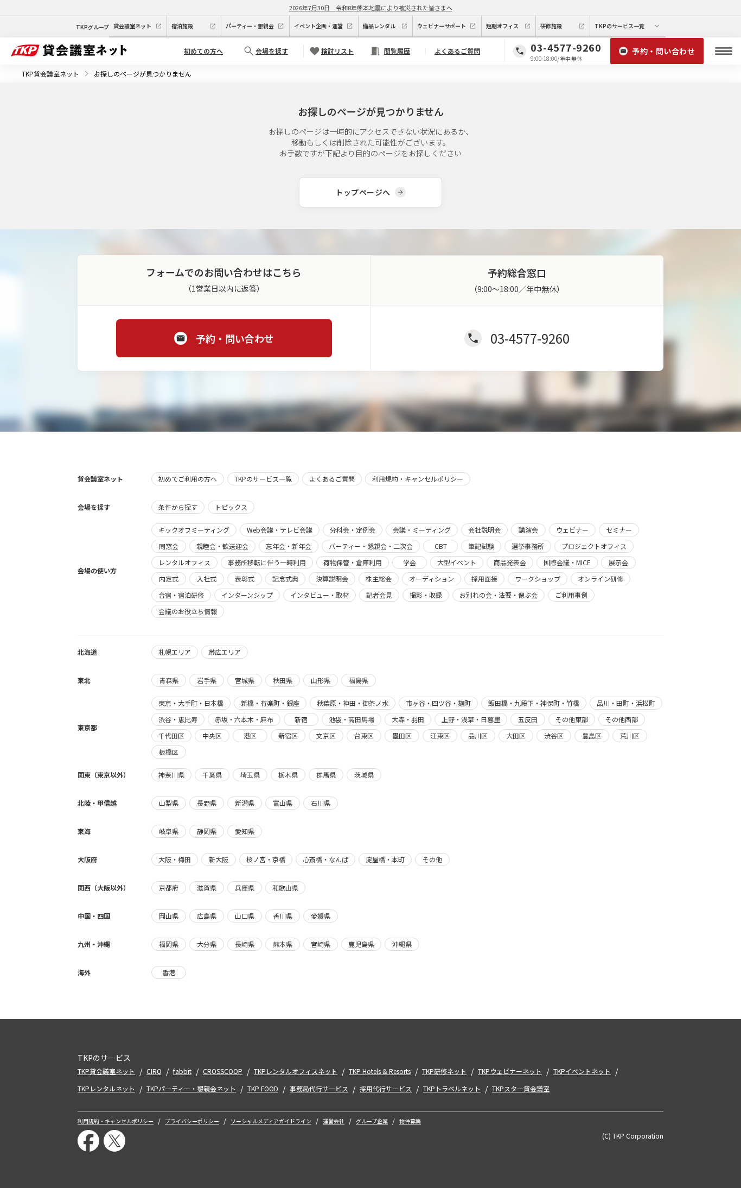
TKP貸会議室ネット (50, 73)
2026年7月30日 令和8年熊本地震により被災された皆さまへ (370, 7)
